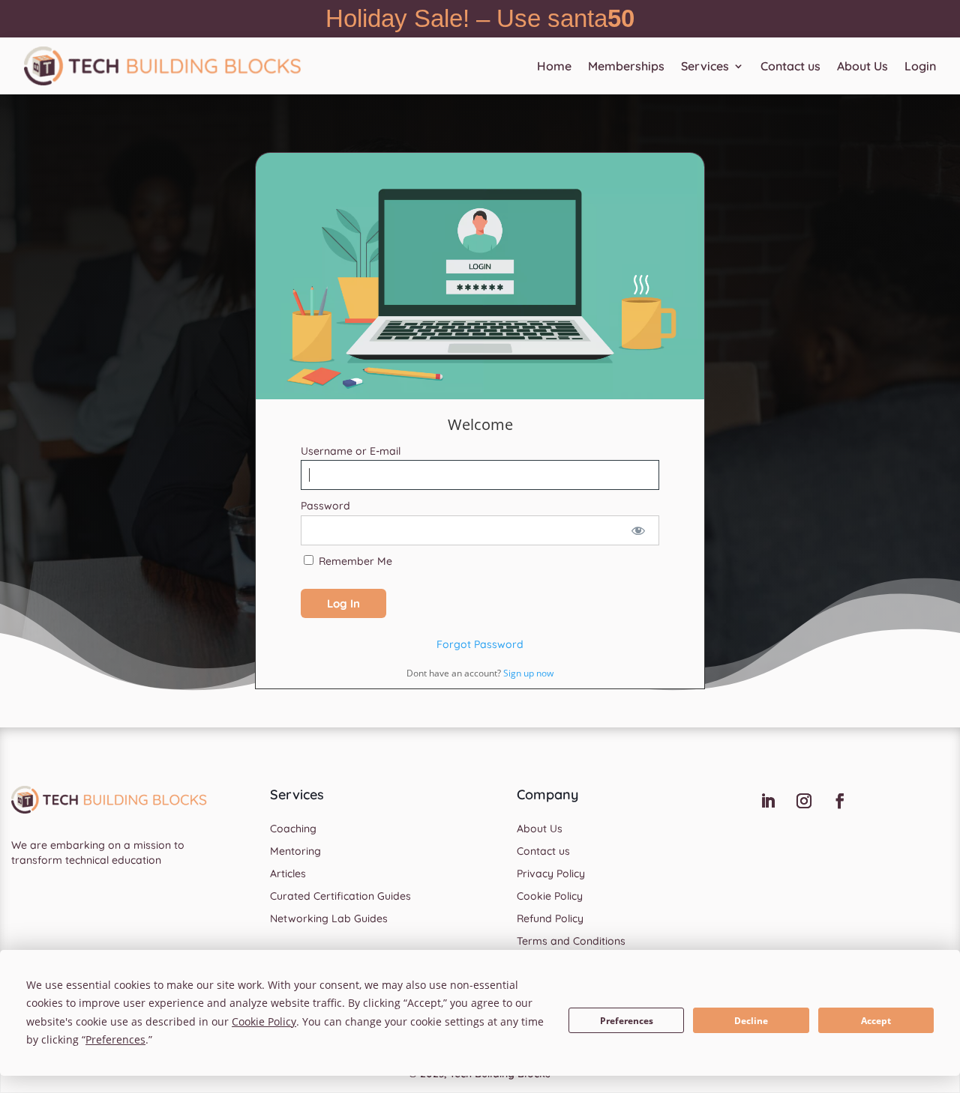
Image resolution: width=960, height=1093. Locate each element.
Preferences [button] (116, 1039)
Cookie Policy (550, 897)
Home (554, 65)
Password (325, 505)
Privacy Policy (551, 874)
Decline (751, 1020)
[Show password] (637, 530)
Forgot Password (480, 644)
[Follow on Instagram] (804, 801)
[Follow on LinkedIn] (768, 801)
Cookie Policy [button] (264, 1021)
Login (920, 65)
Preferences (626, 1020)
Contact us (790, 65)
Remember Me (354, 561)
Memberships (626, 65)
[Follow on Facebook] (840, 801)
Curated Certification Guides (340, 897)
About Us (862, 65)
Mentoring (295, 852)
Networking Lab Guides (329, 919)
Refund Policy (550, 919)
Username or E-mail (350, 451)
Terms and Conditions (571, 942)
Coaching (293, 829)
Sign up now (528, 673)
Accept (876, 1020)
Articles (288, 874)
